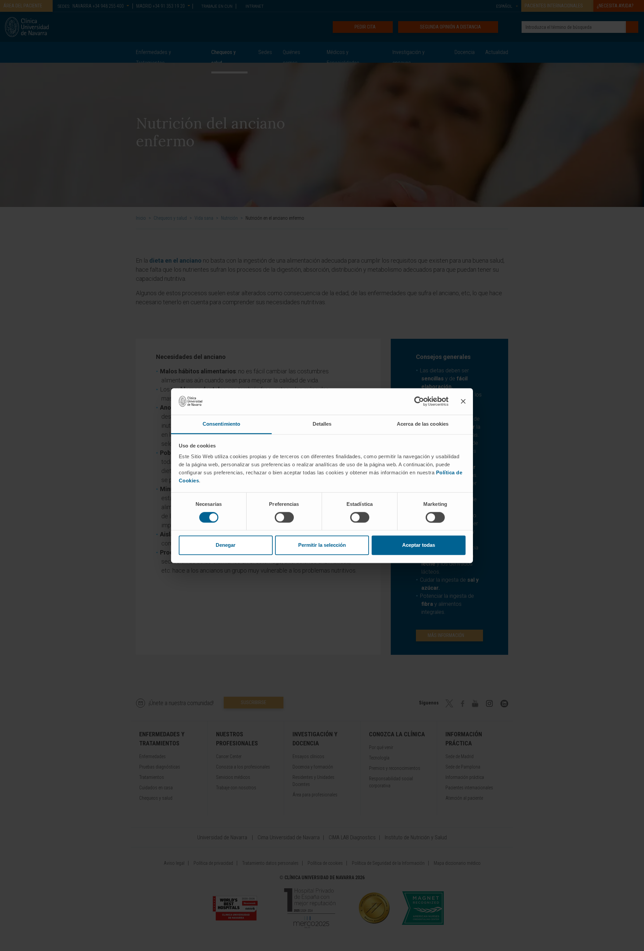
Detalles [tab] (322, 424)
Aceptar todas (418, 545)
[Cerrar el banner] (463, 401)
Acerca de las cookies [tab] (422, 424)
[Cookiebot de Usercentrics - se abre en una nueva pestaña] (419, 401)
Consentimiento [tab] (221, 424)
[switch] (284, 517)
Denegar (225, 545)
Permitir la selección (322, 545)
